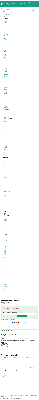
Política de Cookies (10, 395)
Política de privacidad (13, 315)
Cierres (9, 319)
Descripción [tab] (3, 330)
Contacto (30, 3)
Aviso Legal (16, 395)
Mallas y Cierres (12, 319)
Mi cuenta (34, 2)
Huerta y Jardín (5, 11)
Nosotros (30, 2)
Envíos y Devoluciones (29, 395)
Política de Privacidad (3, 395)
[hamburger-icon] (8, 9)
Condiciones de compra (22, 395)
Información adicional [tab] (9, 330)
